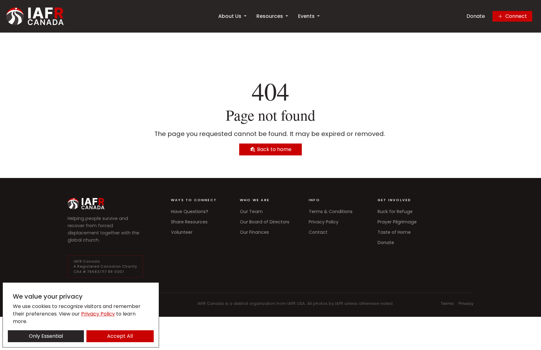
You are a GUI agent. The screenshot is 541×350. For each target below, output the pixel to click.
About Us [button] (229, 16)
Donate (475, 16)
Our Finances (254, 232)
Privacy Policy (323, 222)
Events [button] (306, 16)
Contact (318, 232)
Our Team (251, 211)
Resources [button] (269, 16)
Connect (516, 16)
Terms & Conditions (331, 211)
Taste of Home (394, 232)
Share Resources (189, 222)
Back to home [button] (273, 149)
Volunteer (182, 232)
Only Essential (46, 336)
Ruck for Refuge (395, 211)
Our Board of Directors (264, 222)
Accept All (120, 336)
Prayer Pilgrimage (397, 222)
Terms (447, 303)
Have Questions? (189, 211)
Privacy (466, 303)
